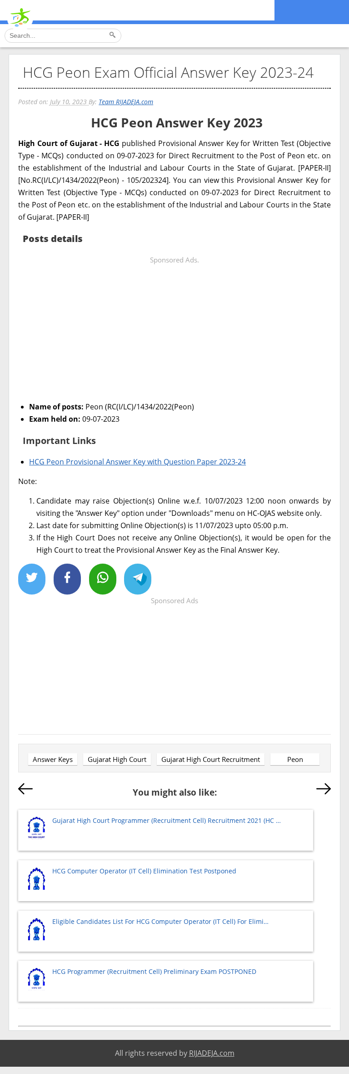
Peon (295, 759)
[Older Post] (323, 791)
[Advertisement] (174, 329)
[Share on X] (31, 579)
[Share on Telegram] (137, 579)
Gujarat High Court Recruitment (210, 759)
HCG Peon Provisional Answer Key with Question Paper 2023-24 (137, 462)
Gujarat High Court (117, 759)
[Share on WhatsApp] (102, 579)
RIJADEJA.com (211, 1053)
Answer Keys (53, 759)
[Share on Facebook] (67, 579)
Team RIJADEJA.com (126, 101)
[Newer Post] (25, 791)
